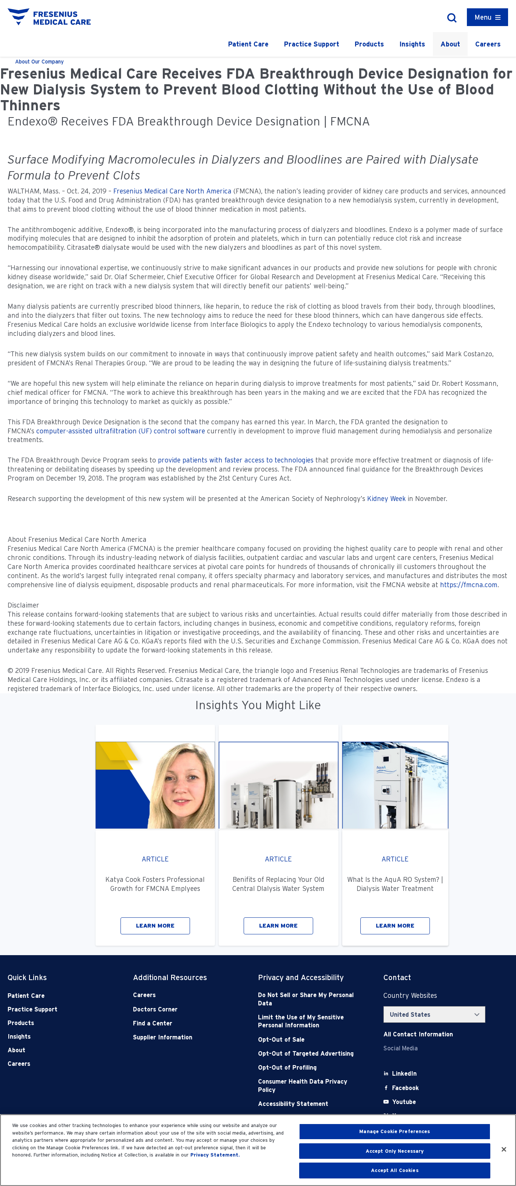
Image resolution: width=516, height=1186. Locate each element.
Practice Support (311, 44)
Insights (412, 44)
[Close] (504, 1149)
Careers (488, 44)
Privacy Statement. (215, 1155)
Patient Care (248, 44)
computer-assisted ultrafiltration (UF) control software (120, 431)
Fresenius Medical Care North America (172, 191)
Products (369, 44)
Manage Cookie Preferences (394, 1131)
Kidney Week (386, 499)
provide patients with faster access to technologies (236, 460)
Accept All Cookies (394, 1170)
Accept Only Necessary (395, 1151)
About (450, 44)
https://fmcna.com (468, 585)
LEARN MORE (155, 925)
